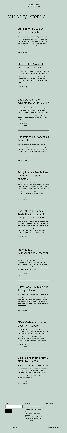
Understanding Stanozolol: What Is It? (33, 416)
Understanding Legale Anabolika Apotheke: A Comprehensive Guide (31, 214)
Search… (7, 403)
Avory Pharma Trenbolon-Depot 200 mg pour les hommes (33, 175)
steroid (25, 52)
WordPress (59, 427)
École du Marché (33, 5)
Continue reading (27, 46)
